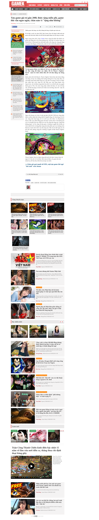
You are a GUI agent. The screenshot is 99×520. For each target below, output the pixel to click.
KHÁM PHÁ (46, 5)
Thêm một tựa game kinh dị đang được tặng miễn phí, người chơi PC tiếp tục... (55, 215)
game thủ (37, 182)
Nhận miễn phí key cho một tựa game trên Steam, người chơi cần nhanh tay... (37, 215)
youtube (84, 2)
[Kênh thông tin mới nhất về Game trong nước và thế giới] (18, 4)
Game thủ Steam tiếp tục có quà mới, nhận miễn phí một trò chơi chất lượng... (37, 232)
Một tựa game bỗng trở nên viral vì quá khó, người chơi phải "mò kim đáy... (19, 215)
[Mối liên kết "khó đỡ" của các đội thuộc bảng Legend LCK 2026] (23, 382)
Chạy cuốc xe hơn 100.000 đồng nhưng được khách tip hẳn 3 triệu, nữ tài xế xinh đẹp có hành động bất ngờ (48, 344)
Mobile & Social (46, 278)
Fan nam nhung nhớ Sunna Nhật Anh (48, 271)
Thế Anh (38, 510)
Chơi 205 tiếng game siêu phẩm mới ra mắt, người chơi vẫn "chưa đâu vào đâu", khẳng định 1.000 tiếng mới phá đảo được (17, 87)
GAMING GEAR (56, 9)
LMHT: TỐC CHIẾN (46, 9)
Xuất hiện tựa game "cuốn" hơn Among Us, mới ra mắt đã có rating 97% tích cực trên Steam (17, 44)
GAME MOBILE (32, 5)
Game (42, 38)
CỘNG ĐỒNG (67, 5)
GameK (14, 14)
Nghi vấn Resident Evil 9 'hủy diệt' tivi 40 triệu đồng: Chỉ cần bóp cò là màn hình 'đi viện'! (18, 94)
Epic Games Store (52, 182)
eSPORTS (39, 5)
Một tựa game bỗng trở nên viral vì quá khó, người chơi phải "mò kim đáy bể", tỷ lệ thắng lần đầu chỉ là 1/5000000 (17, 78)
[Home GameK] (12, 8)
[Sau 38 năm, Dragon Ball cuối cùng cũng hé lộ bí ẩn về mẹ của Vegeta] (23, 365)
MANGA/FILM (54, 5)
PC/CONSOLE (74, 9)
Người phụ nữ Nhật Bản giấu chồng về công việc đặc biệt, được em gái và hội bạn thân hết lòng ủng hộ (48, 308)
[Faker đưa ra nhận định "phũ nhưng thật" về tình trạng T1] (23, 399)
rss (87, 2)
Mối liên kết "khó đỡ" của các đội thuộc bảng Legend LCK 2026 (49, 378)
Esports (43, 266)
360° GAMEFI (83, 9)
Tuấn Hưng (38, 419)
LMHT (26, 9)
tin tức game (43, 182)
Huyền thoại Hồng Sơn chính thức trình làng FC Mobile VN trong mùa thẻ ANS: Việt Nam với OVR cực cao (49, 256)
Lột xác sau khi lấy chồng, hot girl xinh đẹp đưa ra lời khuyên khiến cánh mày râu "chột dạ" (49, 502)
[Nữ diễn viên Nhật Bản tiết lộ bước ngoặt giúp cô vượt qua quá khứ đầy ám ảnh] (23, 294)
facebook (82, 2)
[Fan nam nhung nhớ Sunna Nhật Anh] (23, 277)
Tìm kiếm (86, 5)
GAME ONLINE (65, 9)
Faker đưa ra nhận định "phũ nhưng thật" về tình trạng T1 (48, 395)
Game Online (22, 14)
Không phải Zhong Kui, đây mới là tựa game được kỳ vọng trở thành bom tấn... (20, 248)
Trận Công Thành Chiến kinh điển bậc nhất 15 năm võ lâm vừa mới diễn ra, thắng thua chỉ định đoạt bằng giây (36, 450)
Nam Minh (38, 266)
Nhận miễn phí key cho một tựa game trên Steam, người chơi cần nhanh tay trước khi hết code (48, 485)
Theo (44, 174)
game (32, 182)
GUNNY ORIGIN (19, 9)
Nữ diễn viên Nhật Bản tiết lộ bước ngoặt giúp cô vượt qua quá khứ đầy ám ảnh (49, 291)
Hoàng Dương (39, 278)
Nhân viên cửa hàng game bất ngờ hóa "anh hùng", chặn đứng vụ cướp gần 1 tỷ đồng (17, 52)
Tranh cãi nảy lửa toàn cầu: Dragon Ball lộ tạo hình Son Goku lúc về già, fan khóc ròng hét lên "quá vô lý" (18, 116)
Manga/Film (43, 301)
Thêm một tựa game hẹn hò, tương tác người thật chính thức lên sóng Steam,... (55, 232)
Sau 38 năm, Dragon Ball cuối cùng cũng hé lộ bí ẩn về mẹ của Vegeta (49, 362)
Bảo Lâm (38, 301)
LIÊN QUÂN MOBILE (34, 9)
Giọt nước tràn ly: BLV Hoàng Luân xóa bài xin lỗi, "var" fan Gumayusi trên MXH (17, 100)
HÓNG (60, 5)
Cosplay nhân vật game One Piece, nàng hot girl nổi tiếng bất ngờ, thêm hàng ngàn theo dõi (17, 59)
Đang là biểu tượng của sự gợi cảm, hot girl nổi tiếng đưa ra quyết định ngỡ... (19, 232)
